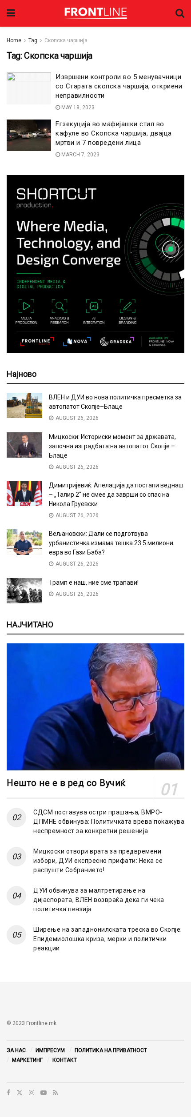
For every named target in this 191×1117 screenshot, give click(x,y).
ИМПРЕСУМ (50, 1050)
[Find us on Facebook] (8, 1092)
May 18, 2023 (77, 107)
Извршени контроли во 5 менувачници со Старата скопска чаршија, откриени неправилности (119, 86)
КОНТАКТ (64, 1060)
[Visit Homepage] (95, 13)
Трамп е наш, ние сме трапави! (94, 582)
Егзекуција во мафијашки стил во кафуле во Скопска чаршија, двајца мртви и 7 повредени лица (114, 133)
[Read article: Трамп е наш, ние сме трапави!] (24, 590)
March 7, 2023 (79, 155)
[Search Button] (179, 13)
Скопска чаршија (66, 40)
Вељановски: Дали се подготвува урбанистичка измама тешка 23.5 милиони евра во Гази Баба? (111, 543)
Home (14, 40)
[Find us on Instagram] (31, 1092)
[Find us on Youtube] (43, 1092)
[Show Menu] (11, 13)
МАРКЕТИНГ (27, 1060)
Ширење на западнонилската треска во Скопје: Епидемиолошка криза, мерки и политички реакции (107, 939)
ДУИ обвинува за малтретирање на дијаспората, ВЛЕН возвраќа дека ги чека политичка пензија (98, 900)
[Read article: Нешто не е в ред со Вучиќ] (95, 706)
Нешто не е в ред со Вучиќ (66, 783)
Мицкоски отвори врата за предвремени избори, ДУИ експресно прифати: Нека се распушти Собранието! (98, 861)
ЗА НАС (16, 1050)
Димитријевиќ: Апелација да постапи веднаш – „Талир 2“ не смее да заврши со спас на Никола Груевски (116, 494)
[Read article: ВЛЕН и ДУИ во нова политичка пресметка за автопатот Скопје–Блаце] (24, 405)
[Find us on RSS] (55, 1092)
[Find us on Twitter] (19, 1092)
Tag (32, 40)
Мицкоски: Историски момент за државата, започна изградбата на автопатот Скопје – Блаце (112, 446)
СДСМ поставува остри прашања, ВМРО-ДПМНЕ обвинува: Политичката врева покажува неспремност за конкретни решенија (108, 821)
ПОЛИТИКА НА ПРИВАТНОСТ (111, 1050)
